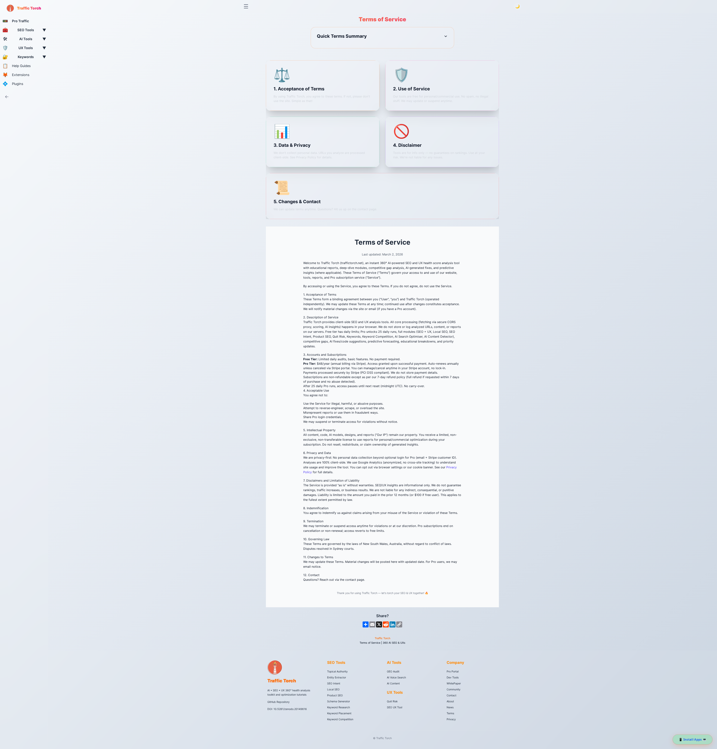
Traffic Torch (382, 638)
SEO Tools (336, 662)
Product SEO (335, 695)
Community (453, 689)
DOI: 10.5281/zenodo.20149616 (287, 709)
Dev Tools (453, 677)
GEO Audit (393, 671)
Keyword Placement (339, 713)
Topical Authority (337, 671)
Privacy (451, 719)
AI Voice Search (396, 677)
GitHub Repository (278, 701)
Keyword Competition (340, 719)
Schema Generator (338, 701)
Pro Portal (453, 671)
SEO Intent (333, 683)
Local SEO (333, 689)
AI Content (393, 683)
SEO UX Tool (394, 707)
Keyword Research (338, 707)
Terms (450, 713)
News (450, 707)
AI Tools (394, 662)
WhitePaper (454, 683)
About (450, 701)
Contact (451, 695)
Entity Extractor (336, 677)
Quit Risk (392, 701)
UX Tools (395, 692)
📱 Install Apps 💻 (692, 739)
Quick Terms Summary (342, 36)
